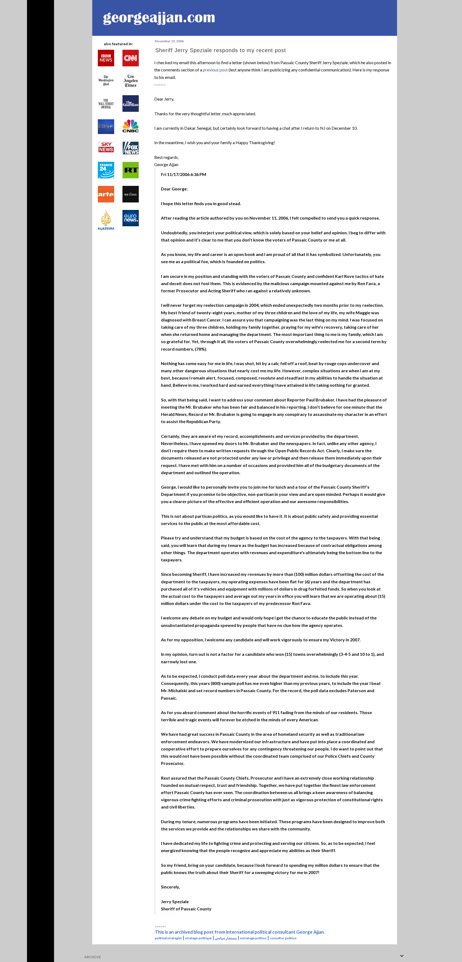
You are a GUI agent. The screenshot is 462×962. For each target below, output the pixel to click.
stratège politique (198, 938)
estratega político (253, 938)
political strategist (168, 938)
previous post (215, 69)
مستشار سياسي (226, 938)
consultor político (283, 938)
